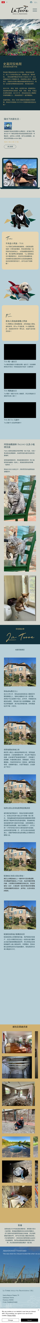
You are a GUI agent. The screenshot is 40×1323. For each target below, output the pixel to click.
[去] (36, 67)
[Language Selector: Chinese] (4, 2)
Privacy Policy (11, 1315)
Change (10, 1320)
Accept (29, 1320)
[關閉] (37, 1311)
